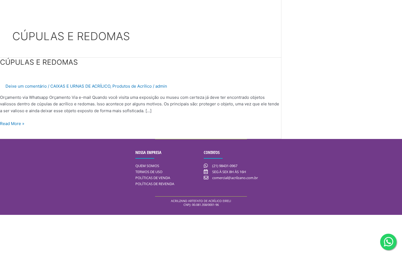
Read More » (12, 123)
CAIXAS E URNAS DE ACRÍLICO (80, 86)
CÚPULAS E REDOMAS (39, 62)
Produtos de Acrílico (132, 86)
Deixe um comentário (26, 86)
